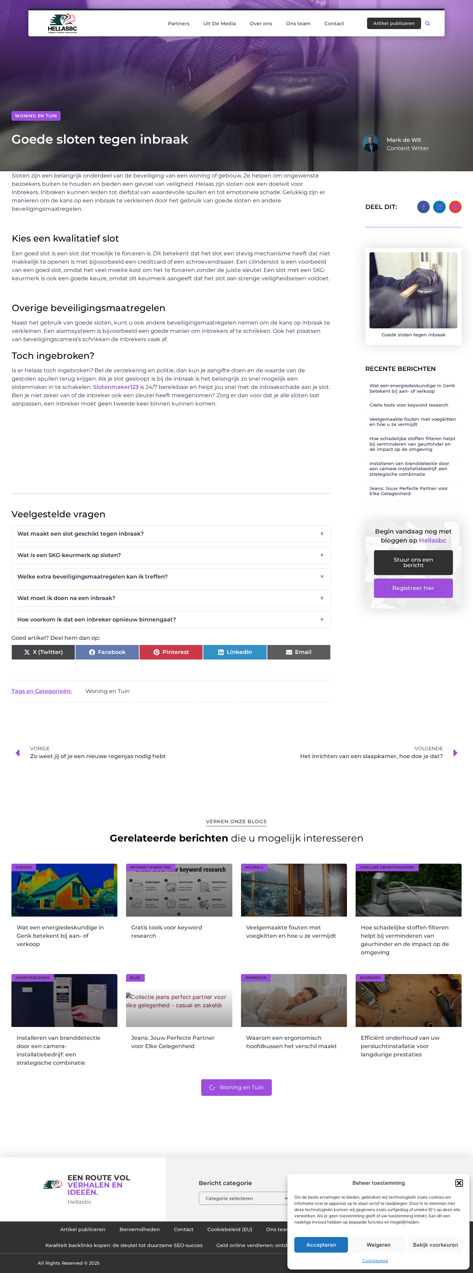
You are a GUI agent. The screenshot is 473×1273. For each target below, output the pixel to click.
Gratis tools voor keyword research (408, 405)
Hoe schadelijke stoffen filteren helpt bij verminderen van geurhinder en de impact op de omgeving (412, 444)
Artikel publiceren (83, 1229)
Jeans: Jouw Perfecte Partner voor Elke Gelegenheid (408, 491)
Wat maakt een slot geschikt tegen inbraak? (171, 533)
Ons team (298, 23)
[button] (459, 1183)
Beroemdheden (139, 1229)
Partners (178, 23)
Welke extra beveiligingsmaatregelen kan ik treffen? (171, 576)
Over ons (261, 23)
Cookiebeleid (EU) (229, 1229)
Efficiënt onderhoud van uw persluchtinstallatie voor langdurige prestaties (400, 1046)
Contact (334, 23)
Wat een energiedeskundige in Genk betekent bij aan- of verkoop (412, 388)
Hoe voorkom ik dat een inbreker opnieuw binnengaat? (171, 619)
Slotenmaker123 (116, 387)
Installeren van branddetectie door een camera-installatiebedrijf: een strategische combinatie (409, 469)
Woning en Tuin (36, 115)
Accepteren (321, 1245)
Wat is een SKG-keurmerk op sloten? (171, 555)
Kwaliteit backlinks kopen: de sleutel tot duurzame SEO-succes (124, 1245)
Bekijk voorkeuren (435, 1245)
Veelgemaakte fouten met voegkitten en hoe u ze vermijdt (412, 421)
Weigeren (379, 1245)
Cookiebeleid (375, 1260)
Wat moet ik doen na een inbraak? (171, 598)
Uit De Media (219, 23)
